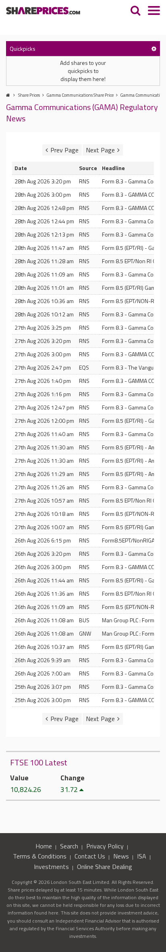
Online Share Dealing (104, 866)
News (121, 856)
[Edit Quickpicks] (153, 48)
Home (43, 846)
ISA (141, 856)
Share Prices (29, 95)
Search (69, 846)
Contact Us (90, 856)
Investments (51, 866)
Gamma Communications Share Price (80, 95)
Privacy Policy (105, 846)
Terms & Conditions (39, 856)
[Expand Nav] (154, 11)
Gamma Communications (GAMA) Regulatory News (82, 113)
